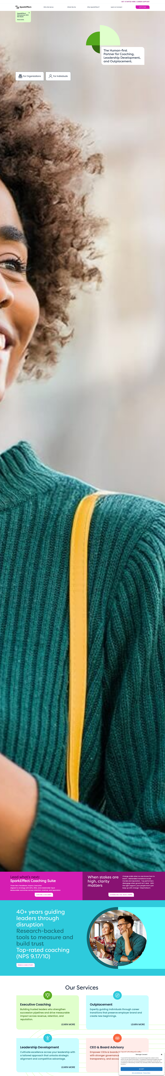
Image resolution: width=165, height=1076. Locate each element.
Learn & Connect (116, 7)
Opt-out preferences (137, 1073)
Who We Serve (48, 7)
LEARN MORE (68, 1024)
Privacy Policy (146, 1073)
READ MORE (20, 19)
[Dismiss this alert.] (29, 12)
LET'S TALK (142, 7)
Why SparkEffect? (93, 7)
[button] (161, 1054)
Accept (141, 1069)
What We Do (71, 7)
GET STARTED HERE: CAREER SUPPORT (135, 2)
